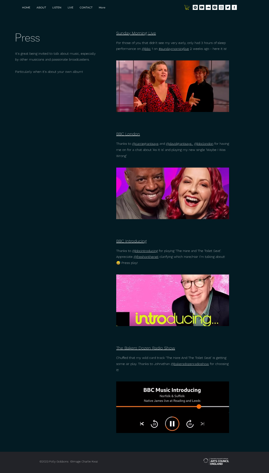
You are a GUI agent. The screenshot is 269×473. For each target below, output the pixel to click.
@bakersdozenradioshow (190, 364)
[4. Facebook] (234, 7)
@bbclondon (203, 144)
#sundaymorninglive (174, 49)
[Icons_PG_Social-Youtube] (201, 7)
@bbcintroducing (145, 251)
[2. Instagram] (221, 7)
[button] (187, 7)
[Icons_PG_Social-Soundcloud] (208, 7)
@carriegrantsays (145, 144)
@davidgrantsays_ (179, 144)
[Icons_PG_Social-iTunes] (214, 7)
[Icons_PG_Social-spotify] (195, 7)
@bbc (146, 49)
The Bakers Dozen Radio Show (145, 347)
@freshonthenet (146, 257)
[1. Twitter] (227, 7)
